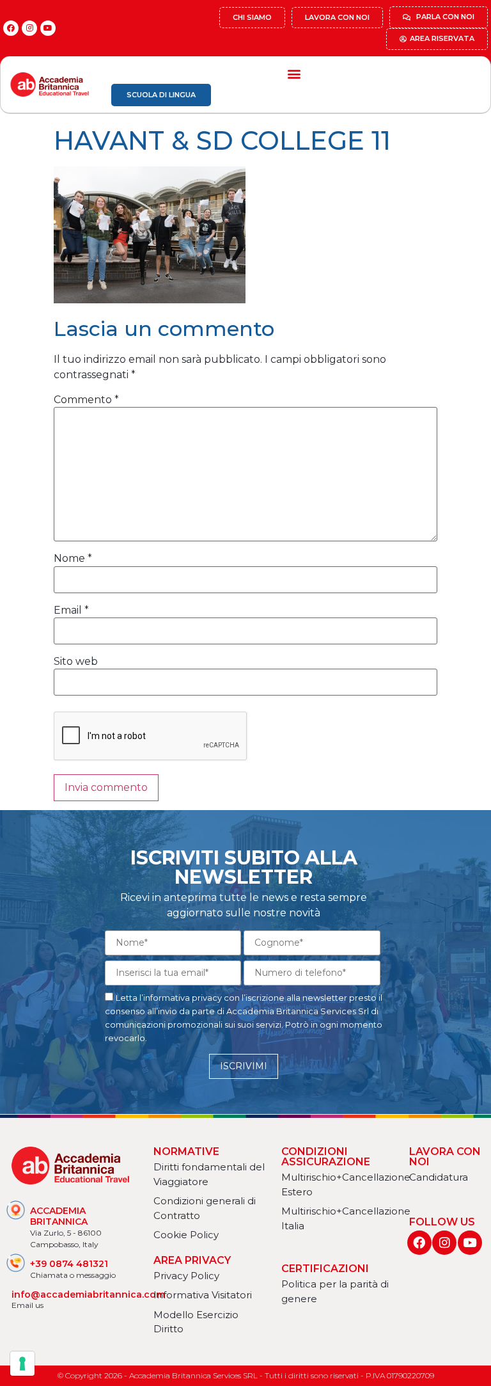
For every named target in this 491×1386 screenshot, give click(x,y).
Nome (73, 559)
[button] (294, 73)
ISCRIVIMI (243, 1066)
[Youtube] (48, 28)
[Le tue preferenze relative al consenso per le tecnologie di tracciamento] (22, 1363)
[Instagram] (29, 28)
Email (71, 610)
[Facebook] (11, 28)
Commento (86, 400)
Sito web (76, 662)
